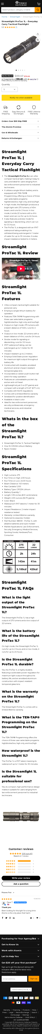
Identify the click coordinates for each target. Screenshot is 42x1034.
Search (34, 1012)
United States (20, 989)
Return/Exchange (22, 1012)
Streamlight (15, 17)
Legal (11, 1012)
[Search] (37, 9)
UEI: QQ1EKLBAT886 (21, 1020)
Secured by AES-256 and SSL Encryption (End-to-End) (21, 1029)
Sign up (33, 979)
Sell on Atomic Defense (14, 1017)
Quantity (6, 84)
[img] (7, 899)
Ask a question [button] (21, 884)
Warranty (6, 1010)
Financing (16, 1010)
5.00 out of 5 (27, 854)
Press (4, 1012)
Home (4, 17)
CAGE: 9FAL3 (30, 1017)
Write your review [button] (21, 878)
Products (26, 1010)
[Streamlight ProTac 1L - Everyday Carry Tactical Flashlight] (16, 70)
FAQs (34, 1010)
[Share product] (37, 34)
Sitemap (25, 1015)
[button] (10, 27)
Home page (15, 1015)
